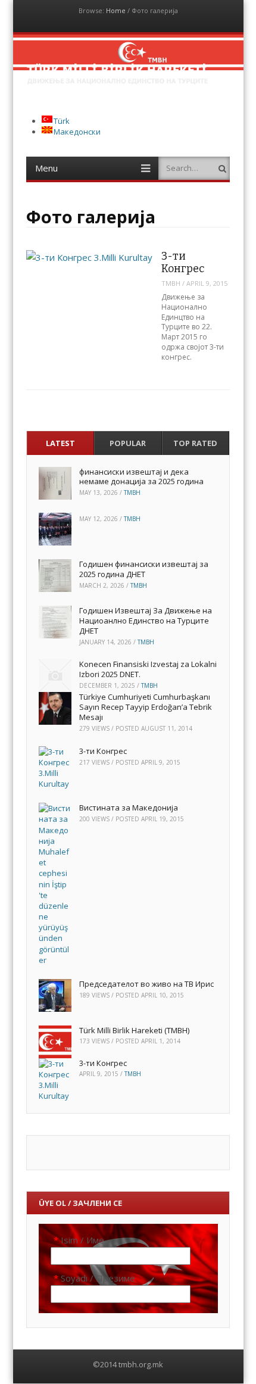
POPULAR (128, 443)
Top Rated (195, 443)
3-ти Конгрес (182, 262)
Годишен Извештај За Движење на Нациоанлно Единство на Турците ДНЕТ (145, 620)
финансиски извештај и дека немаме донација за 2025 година (141, 476)
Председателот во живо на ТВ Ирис (146, 983)
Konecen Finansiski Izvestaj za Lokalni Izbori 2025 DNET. (148, 669)
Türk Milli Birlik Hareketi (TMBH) (134, 1030)
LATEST (60, 443)
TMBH (170, 283)
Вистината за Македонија (128, 807)
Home (116, 10)
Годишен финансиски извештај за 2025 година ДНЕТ (143, 569)
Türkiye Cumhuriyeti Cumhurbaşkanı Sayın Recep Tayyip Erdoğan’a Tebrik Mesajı (145, 706)
